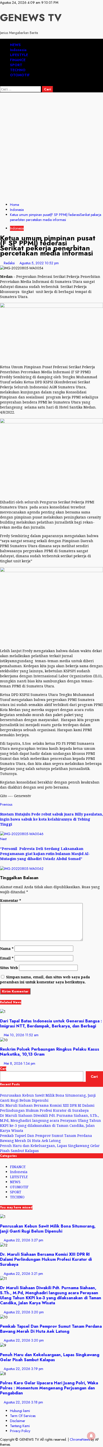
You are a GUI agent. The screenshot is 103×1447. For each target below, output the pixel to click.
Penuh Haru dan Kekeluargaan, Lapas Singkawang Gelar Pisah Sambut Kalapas (49, 1357)
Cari (3, 1068)
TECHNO (18, 69)
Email (7, 958)
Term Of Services (23, 1415)
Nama (7, 948)
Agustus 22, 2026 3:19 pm (23, 1368)
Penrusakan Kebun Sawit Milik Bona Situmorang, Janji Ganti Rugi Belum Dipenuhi (48, 1098)
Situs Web (9, 967)
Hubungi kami (20, 1410)
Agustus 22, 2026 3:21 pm (23, 1273)
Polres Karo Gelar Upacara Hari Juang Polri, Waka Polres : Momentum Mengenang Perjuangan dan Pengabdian (49, 1388)
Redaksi (10, 263)
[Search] (1, 83)
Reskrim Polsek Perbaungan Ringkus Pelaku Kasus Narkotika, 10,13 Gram (49, 1051)
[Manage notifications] (91, 1436)
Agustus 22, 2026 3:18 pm (23, 1402)
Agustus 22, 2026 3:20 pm (24, 1312)
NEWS (15, 44)
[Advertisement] (51, 147)
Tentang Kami (20, 1425)
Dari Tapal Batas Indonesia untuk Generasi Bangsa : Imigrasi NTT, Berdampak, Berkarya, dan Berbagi (51, 1023)
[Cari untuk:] (21, 89)
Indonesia (18, 49)
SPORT (16, 64)
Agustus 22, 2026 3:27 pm (23, 1240)
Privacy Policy (20, 1430)
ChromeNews (80, 1439)
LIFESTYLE (19, 54)
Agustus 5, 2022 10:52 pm (39, 263)
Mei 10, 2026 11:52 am (21, 1034)
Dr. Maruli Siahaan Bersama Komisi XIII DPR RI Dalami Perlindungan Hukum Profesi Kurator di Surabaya (47, 1108)
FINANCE (18, 59)
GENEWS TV (31, 17)
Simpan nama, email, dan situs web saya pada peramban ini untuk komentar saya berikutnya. (45, 979)
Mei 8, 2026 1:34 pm (19, 1063)
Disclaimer (17, 1420)
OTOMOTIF (20, 75)
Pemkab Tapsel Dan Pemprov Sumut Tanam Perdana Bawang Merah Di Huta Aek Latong (46, 1138)
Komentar (10, 900)
